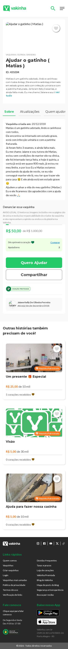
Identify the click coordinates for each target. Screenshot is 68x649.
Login (5, 575)
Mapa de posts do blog (48, 585)
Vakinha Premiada (46, 575)
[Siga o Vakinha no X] (57, 543)
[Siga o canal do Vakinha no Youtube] (50, 543)
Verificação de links (12, 594)
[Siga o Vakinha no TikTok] (63, 543)
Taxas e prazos (44, 565)
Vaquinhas (8, 565)
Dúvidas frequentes (47, 560)
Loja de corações (45, 570)
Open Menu (62, 8)
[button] (34, 36)
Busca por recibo (45, 594)
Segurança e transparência (50, 590)
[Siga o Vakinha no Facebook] (44, 543)
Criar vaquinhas (11, 570)
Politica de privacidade (14, 585)
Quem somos (10, 560)
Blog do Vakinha (45, 580)
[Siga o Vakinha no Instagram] (37, 543)
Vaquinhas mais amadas (15, 580)
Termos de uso (10, 590)
